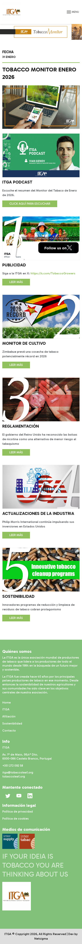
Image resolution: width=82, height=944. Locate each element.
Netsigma (41, 938)
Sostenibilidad (12, 723)
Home (6, 702)
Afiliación (8, 716)
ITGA (5, 709)
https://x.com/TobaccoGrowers (53, 273)
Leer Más (16, 282)
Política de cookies (15, 818)
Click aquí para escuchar (29, 203)
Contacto (9, 730)
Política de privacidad (17, 811)
